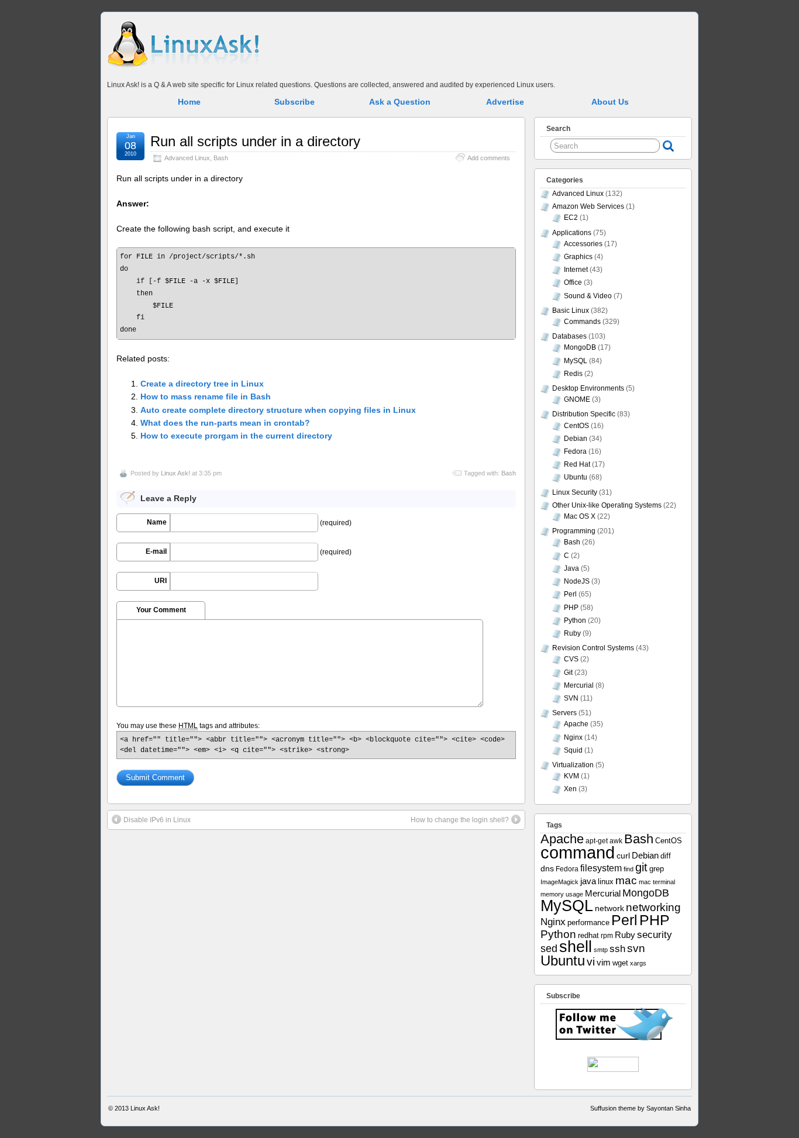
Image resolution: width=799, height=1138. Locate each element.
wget (620, 962)
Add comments (488, 157)
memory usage (561, 894)
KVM (571, 776)
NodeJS (577, 581)
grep (656, 868)
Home (189, 101)
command (577, 852)
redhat (588, 936)
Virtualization (573, 765)
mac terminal (657, 881)
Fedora (575, 451)
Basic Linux (570, 310)
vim (604, 962)
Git (568, 672)
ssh (617, 948)
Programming (573, 531)
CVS (571, 659)
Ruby (572, 633)
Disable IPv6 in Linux (157, 820)
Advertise (505, 101)
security (654, 934)
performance (588, 923)
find (628, 869)
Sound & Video (588, 296)
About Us (610, 101)
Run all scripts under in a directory (255, 141)
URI (160, 581)
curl (623, 855)
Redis (573, 374)
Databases (569, 336)
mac (626, 880)
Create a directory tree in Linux (202, 383)
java (588, 881)
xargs (638, 963)
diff (665, 855)
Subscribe (294, 101)
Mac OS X (579, 516)
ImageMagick (559, 881)
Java (571, 568)
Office (573, 282)
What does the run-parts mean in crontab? (225, 422)
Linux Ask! (175, 473)
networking (653, 907)
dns (547, 868)
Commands (582, 322)
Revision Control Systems (593, 648)
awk (615, 840)
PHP (571, 608)
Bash (220, 157)
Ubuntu (575, 477)
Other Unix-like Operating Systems (607, 505)
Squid (573, 750)
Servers (564, 713)
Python (575, 620)
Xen (570, 789)
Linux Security (574, 492)
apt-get (597, 840)
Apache (576, 724)
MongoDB (580, 347)
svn (636, 948)
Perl (570, 594)
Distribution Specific (583, 414)
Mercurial (579, 685)
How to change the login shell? (460, 820)
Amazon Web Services (588, 206)
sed (548, 948)
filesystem (601, 868)
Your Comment (161, 610)
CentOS (576, 426)
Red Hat (577, 464)
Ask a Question (400, 101)
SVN (571, 698)
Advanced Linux (187, 157)
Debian (575, 438)
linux (606, 881)
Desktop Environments (588, 388)
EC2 (571, 217)
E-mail (156, 551)
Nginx (573, 737)
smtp (601, 949)
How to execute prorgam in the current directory (236, 435)
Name (157, 522)
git (641, 867)
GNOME (577, 399)
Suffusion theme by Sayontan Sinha (640, 1108)
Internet (576, 269)
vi (591, 962)
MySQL (575, 361)
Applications (571, 233)
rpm (607, 935)
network (609, 908)
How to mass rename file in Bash (205, 396)
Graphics (578, 257)
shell (575, 947)
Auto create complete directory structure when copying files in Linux (278, 410)
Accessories (583, 244)
